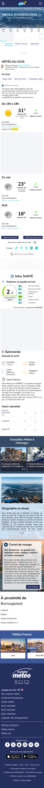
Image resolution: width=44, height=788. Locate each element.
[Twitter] (13, 744)
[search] (40, 3)
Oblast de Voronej (29, 8)
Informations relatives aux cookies (23, 768)
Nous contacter (8, 713)
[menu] (4, 3)
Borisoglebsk (38, 8)
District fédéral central (17, 8)
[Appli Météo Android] (30, 756)
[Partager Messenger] (31, 248)
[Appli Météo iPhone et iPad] (13, 756)
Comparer (34, 43)
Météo (2, 8)
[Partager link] (16, 248)
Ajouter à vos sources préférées (24, 254)
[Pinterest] (31, 744)
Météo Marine (7, 729)
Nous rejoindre (8, 709)
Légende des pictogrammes (14, 717)
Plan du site (35, 765)
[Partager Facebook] (21, 248)
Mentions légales (11, 765)
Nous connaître (8, 705)
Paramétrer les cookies (34, 772)
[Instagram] (25, 744)
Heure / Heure (21, 43)
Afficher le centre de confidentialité (23, 776)
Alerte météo (7, 701)
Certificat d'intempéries (12, 697)
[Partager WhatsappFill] (36, 248)
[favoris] (39, 14)
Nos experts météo (10, 693)
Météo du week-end (33, 237)
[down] (22, 533)
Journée (8, 43)
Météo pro (6, 733)
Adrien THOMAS (24, 65)
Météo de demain (10, 237)
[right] (42, 34)
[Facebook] (7, 744)
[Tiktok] (36, 744)
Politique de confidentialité (13, 772)
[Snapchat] (19, 744)
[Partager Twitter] (26, 248)
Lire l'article (33, 587)
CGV (26, 765)
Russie (7, 8)
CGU (21, 765)
